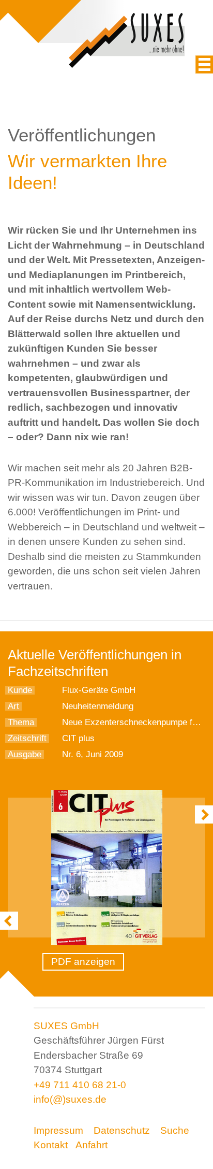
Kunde (20, 690)
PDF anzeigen (83, 961)
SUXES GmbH (66, 1025)
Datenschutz (122, 1130)
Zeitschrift (27, 738)
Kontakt (51, 1144)
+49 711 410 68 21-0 (80, 1084)
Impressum (58, 1130)
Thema (21, 722)
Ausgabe (24, 754)
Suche (174, 1130)
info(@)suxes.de (70, 1099)
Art (13, 706)
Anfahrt (91, 1144)
